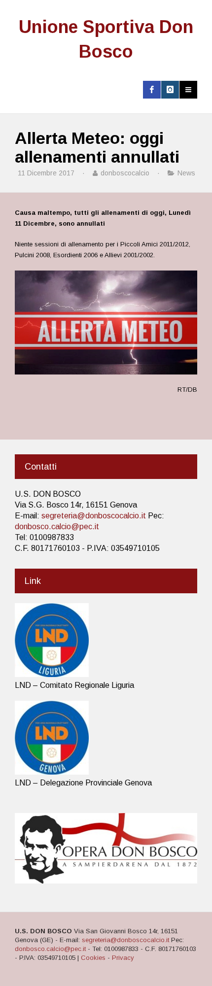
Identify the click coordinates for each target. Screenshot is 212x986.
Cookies (93, 957)
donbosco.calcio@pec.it (57, 526)
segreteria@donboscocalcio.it (93, 515)
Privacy (123, 957)
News (186, 173)
